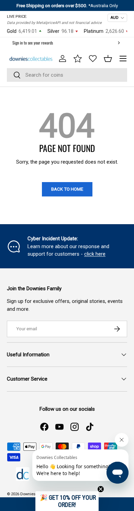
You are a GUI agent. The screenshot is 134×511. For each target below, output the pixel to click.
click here (94, 254)
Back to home (67, 189)
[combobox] (67, 75)
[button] (107, 58)
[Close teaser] (100, 489)
